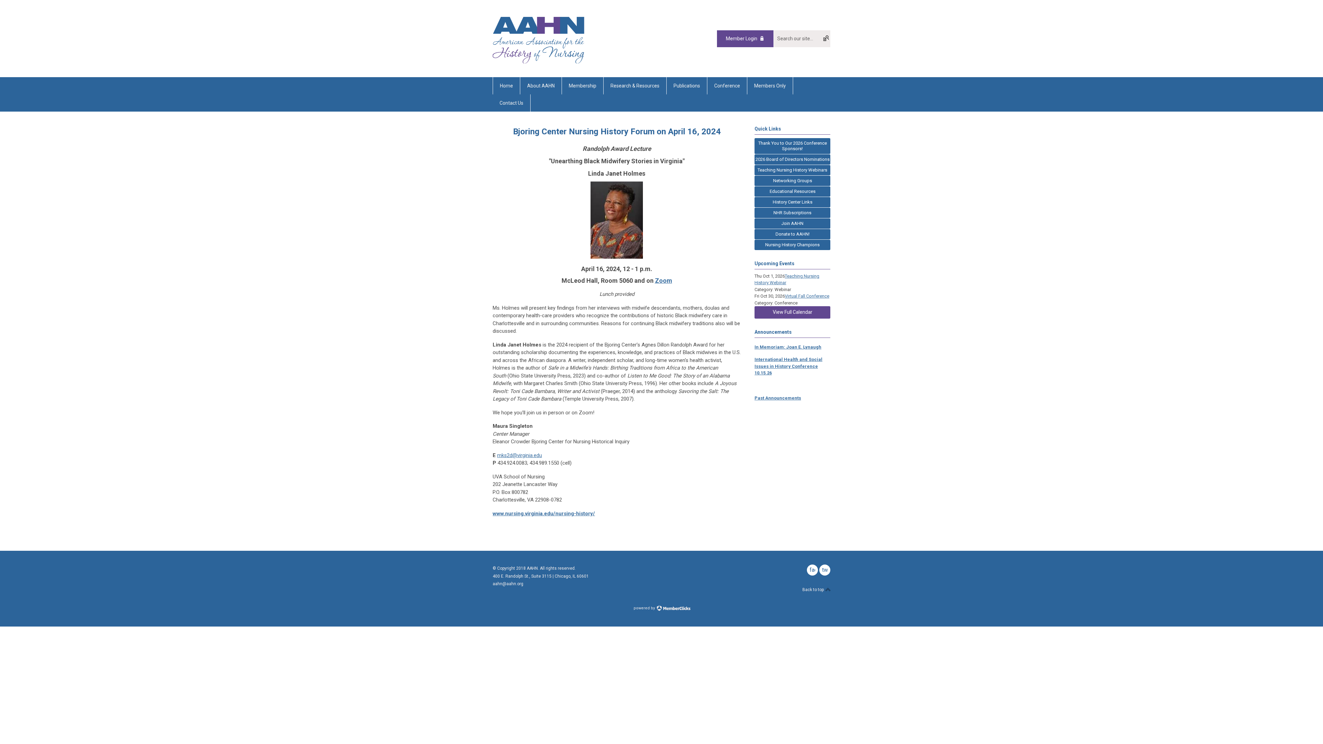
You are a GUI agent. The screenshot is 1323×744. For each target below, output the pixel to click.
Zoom (663, 280)
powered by (645, 608)
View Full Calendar (792, 312)
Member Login (741, 38)
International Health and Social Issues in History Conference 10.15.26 (788, 366)
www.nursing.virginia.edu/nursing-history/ (544, 513)
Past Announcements (778, 398)
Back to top (813, 589)
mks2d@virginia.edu (519, 455)
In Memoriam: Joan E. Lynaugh (788, 347)
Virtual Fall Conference (807, 296)
